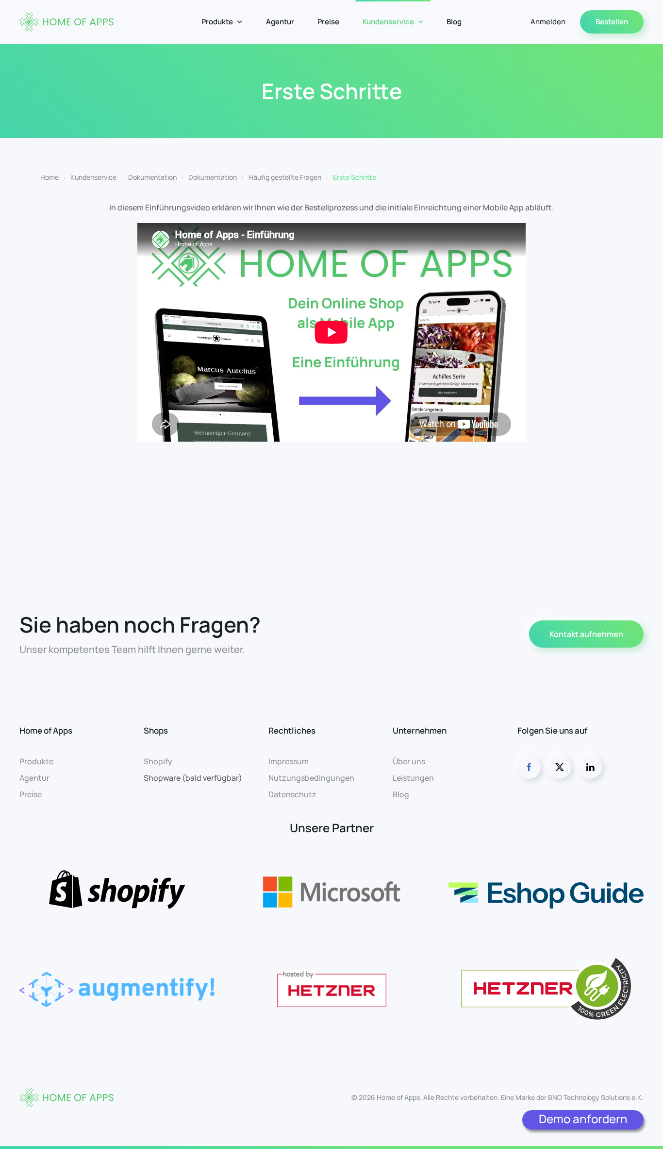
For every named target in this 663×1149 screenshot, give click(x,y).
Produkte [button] (217, 22)
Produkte (36, 761)
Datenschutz (292, 794)
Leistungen (413, 777)
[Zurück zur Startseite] (66, 22)
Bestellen (612, 22)
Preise (328, 22)
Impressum (288, 761)
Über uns (409, 761)
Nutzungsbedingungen (311, 777)
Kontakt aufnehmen (586, 634)
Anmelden (547, 22)
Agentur (280, 22)
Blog (454, 22)
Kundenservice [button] (388, 22)
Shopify (158, 761)
